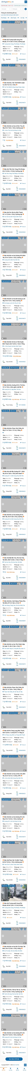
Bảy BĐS (8, 59)
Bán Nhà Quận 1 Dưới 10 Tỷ (7, 5)
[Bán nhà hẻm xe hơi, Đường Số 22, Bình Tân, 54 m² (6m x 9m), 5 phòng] (14, 504)
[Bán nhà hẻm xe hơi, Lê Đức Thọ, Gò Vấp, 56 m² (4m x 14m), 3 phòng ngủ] (14, 115)
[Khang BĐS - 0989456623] (4, 275)
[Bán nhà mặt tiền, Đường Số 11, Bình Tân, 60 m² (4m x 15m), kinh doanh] (14, 460)
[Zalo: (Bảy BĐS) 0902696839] (17, 59)
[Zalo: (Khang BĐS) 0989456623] (17, 275)
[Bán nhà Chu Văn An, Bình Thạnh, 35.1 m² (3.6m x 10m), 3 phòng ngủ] (14, 201)
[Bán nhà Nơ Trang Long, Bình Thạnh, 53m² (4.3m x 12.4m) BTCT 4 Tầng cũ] (14, 719)
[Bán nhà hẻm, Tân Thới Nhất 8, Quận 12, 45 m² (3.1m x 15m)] (14, 72)
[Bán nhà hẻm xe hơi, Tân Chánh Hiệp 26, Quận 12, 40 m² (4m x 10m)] (14, 633)
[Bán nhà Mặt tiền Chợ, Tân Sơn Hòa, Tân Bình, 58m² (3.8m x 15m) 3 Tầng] (14, 547)
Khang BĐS (9, 275)
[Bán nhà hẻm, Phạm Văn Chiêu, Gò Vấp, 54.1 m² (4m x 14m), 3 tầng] (14, 676)
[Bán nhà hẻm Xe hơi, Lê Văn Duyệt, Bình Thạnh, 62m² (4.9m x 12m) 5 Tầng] (14, 331)
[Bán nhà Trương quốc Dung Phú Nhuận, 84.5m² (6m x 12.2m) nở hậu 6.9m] (14, 892)
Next (25, 29)
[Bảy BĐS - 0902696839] (4, 59)
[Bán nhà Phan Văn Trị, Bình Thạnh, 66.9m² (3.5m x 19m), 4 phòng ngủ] (14, 849)
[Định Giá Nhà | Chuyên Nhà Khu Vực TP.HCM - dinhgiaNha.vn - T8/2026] (7, 2)
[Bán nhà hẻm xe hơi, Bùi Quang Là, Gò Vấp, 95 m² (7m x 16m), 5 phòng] (14, 288)
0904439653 (22, 232)
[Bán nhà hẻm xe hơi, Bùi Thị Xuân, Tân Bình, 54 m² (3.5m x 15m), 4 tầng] (14, 935)
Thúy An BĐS (9, 232)
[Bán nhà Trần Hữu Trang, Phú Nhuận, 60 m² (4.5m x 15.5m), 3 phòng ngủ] (14, 158)
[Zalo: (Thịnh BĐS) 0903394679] (17, 102)
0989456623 (22, 275)
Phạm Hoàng (9, 405)
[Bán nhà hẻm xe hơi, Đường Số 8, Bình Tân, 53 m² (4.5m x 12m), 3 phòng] (14, 244)
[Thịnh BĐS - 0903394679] (4, 102)
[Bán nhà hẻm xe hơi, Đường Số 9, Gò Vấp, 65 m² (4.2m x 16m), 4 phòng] (14, 1022)
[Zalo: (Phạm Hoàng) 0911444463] (17, 405)
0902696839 (22, 59)
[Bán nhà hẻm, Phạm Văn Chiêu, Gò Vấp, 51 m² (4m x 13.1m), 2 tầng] (14, 417)
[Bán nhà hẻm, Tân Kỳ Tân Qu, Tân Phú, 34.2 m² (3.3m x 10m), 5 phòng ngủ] (14, 979)
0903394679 (22, 102)
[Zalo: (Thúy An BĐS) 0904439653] (17, 232)
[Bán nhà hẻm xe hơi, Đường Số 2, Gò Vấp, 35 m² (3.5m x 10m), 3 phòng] (14, 806)
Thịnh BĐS (8, 102)
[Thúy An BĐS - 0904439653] (4, 232)
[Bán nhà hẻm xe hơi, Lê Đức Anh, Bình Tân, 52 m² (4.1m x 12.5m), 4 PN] (14, 763)
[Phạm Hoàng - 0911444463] (4, 405)
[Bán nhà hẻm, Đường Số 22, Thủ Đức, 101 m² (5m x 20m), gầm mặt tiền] (14, 374)
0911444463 (22, 405)
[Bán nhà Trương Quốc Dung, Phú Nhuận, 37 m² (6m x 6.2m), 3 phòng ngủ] (14, 29)
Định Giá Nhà (16, 1064)
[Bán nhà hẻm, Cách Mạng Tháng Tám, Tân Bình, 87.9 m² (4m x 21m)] (14, 590)
